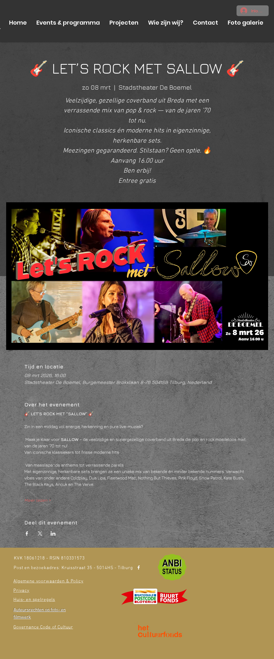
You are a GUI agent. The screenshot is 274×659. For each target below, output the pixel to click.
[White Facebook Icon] (138, 567)
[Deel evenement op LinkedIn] (53, 533)
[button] (68, 22)
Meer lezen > (37, 500)
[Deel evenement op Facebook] (26, 533)
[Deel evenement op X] (40, 533)
